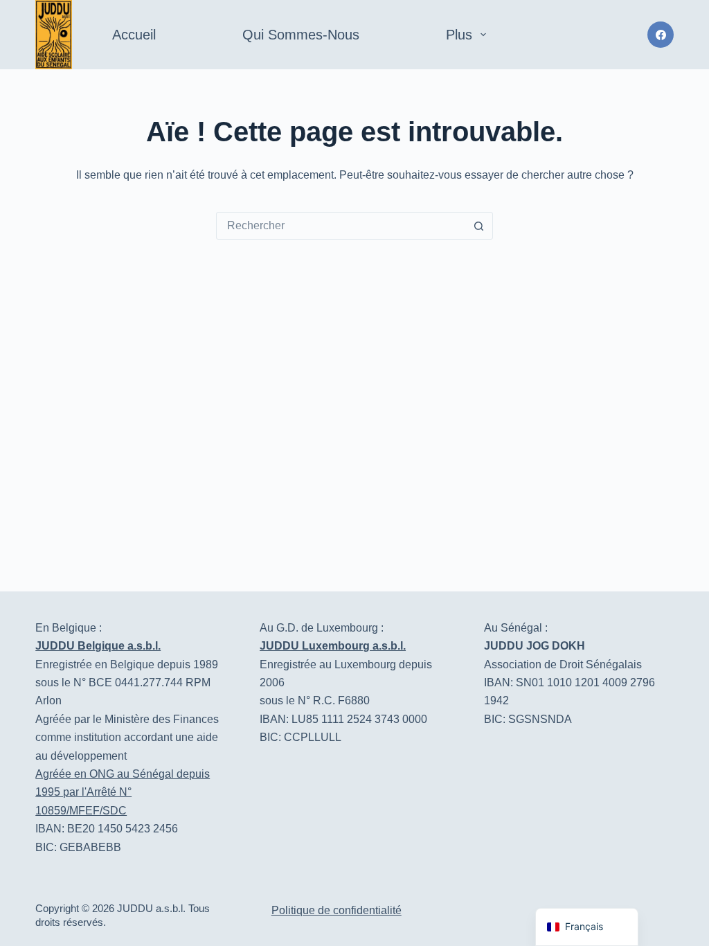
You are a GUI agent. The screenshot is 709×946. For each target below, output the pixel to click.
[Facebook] (660, 34)
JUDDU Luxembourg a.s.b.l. (333, 646)
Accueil (134, 34)
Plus (459, 34)
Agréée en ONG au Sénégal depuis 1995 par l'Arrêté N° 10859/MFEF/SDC (122, 792)
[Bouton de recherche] (478, 226)
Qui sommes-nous (300, 34)
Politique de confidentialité (336, 910)
